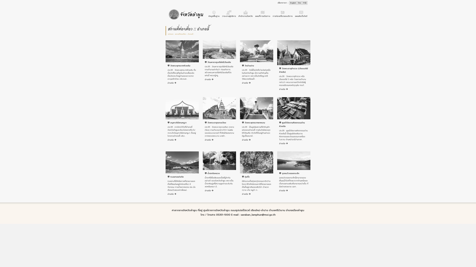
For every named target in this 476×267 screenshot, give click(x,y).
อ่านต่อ (171, 82)
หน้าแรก (170, 34)
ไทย (299, 3)
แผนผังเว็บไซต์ (301, 16)
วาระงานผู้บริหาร (229, 16)
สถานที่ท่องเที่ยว (180, 34)
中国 (304, 3)
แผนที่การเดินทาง (262, 16)
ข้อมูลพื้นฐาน (214, 16)
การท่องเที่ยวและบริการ (283, 16)
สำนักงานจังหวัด (245, 16)
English (293, 3)
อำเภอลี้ (190, 34)
